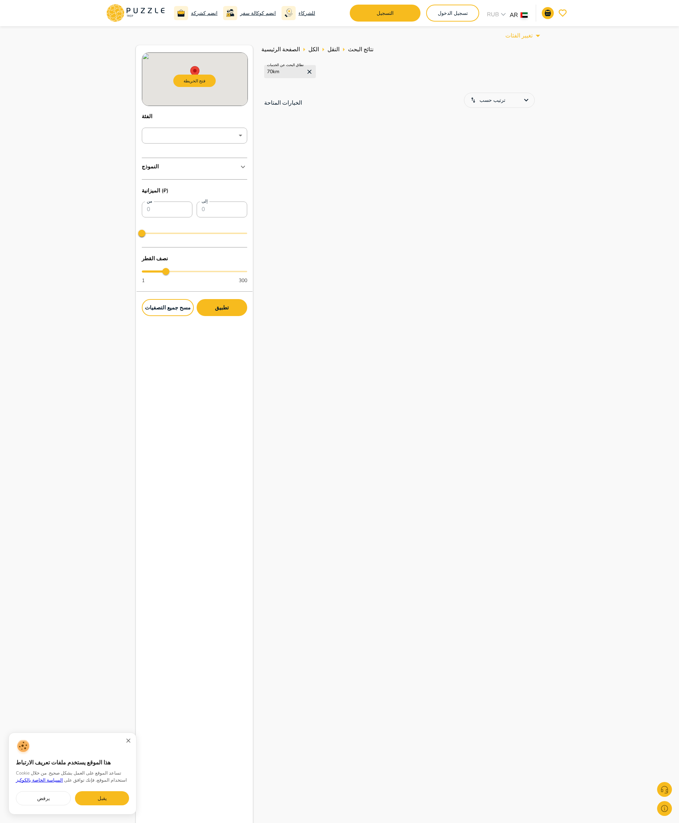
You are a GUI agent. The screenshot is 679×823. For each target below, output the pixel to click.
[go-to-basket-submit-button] (548, 13)
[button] (194, 167)
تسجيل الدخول (453, 13)
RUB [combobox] (493, 14)
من (149, 201)
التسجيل (385, 13)
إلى (205, 201)
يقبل (102, 798)
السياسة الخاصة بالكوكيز (39, 780)
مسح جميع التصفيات (168, 307)
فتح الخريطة (194, 80)
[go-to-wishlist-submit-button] (563, 13)
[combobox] (522, 16)
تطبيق (222, 307)
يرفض (43, 798)
